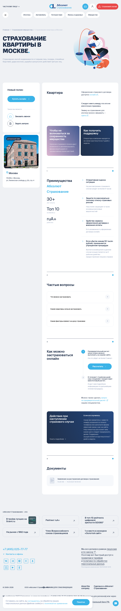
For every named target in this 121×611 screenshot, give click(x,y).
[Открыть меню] (116, 603)
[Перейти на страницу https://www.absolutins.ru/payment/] (85, 7)
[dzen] (26, 561)
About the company (85, 587)
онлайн (93, 95)
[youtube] (12, 567)
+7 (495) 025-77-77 (15, 549)
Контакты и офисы (14, 554)
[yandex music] (32, 561)
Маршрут (13, 183)
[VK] (6, 561)
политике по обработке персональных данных (94, 562)
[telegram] (12, 561)
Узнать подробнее (57, 439)
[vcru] (6, 567)
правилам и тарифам (92, 558)
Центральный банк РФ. (99, 602)
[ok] (19, 567)
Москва (13, 173)
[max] (19, 561)
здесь (83, 115)
